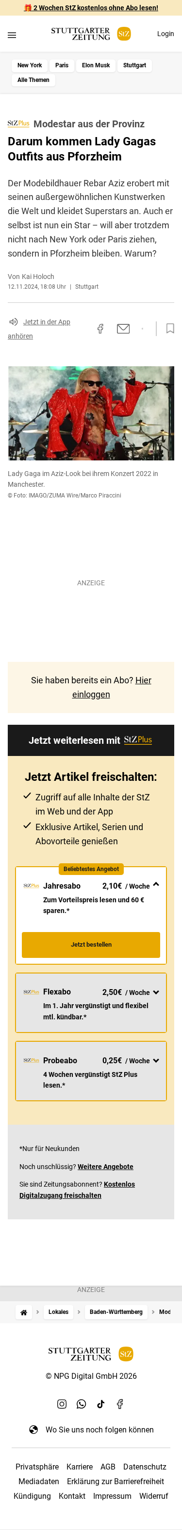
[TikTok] (101, 1404)
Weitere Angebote (105, 1167)
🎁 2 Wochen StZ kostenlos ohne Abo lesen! (91, 8)
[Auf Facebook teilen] (100, 328)
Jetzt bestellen (91, 944)
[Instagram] (62, 1404)
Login (165, 34)
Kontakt (72, 1496)
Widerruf (153, 1496)
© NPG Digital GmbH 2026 (91, 1376)
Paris (61, 65)
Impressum (112, 1496)
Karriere (79, 1466)
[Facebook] (120, 1404)
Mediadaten (38, 1481)
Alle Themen (33, 80)
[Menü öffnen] (12, 35)
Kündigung (32, 1496)
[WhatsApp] (81, 1404)
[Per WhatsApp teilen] (142, 329)
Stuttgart (134, 65)
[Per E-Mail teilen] (123, 328)
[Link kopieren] (83, 329)
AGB (108, 1466)
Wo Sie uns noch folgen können (100, 1429)
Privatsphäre (37, 1466)
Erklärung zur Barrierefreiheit (115, 1481)
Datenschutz (144, 1466)
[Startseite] (24, 1312)
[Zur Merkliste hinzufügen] (167, 328)
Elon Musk (96, 65)
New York (29, 65)
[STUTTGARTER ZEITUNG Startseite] (91, 34)
